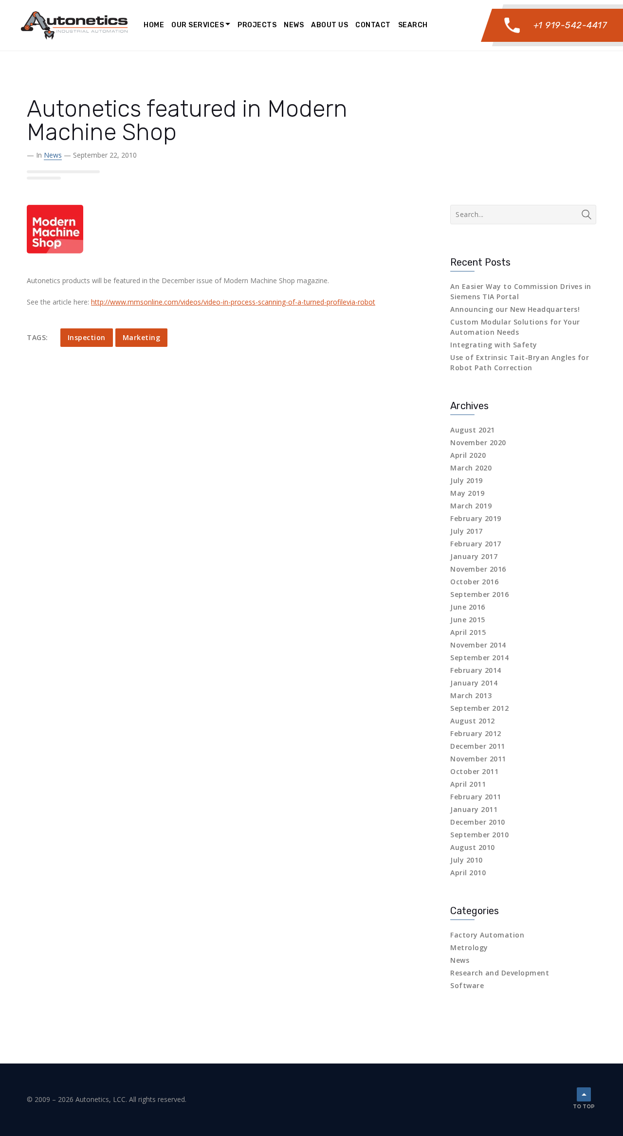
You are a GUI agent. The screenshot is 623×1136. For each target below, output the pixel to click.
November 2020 (478, 442)
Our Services (197, 25)
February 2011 (475, 796)
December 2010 (477, 822)
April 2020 (468, 455)
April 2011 (468, 784)
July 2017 (466, 531)
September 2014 (479, 657)
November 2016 (478, 569)
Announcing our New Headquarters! (515, 309)
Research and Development (499, 972)
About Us (329, 25)
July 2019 (466, 480)
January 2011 (473, 809)
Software (467, 985)
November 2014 (478, 644)
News (294, 25)
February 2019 (475, 518)
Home (154, 25)
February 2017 (475, 543)
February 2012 (475, 733)
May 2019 (467, 493)
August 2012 (472, 720)
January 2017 (473, 556)
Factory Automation (487, 934)
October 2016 (474, 581)
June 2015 (467, 619)
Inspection (87, 337)
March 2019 (471, 505)
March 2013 (471, 695)
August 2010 (472, 847)
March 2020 (471, 467)
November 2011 (478, 758)
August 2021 (472, 429)
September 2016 (479, 594)
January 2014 (473, 682)
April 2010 (468, 872)
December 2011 (477, 746)
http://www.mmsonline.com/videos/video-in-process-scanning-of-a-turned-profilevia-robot (233, 302)
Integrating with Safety (493, 344)
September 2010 (479, 834)
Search (413, 25)
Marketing (142, 337)
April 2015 (468, 632)
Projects (257, 25)
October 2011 (474, 771)
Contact (373, 25)
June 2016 (467, 607)
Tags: (37, 337)
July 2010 (466, 860)
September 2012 (479, 708)
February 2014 (475, 670)
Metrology (469, 947)
